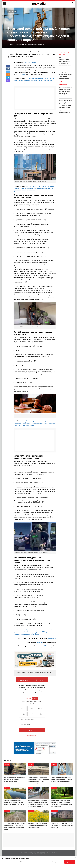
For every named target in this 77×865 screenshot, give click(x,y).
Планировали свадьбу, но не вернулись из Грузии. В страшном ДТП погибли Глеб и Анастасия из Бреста (65, 103)
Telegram (27, 62)
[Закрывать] (75, 857)
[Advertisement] (34, 98)
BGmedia (22, 74)
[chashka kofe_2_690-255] (34, 659)
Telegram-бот (48, 646)
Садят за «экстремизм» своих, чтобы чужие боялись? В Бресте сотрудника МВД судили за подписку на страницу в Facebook (33, 632)
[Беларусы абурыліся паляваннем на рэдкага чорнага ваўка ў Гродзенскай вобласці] (15, 769)
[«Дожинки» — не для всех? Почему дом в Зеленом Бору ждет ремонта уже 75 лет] (62, 816)
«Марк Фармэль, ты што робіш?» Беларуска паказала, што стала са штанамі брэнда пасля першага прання (61, 780)
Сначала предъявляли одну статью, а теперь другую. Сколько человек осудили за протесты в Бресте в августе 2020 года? (34, 423)
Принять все (70, 862)
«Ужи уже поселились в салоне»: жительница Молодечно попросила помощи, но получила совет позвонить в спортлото (38, 780)
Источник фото (41, 44)
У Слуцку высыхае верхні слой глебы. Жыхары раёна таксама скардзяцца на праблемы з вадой (65, 74)
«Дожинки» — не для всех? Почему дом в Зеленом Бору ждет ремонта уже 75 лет (62, 825)
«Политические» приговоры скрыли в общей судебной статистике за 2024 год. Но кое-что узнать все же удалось (34, 81)
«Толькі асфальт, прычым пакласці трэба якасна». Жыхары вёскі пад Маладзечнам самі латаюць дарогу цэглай (14, 826)
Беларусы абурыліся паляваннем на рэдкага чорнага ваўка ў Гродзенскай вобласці (14, 779)
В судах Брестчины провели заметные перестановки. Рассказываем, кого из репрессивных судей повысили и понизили (34, 188)
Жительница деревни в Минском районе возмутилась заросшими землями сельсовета (37, 825)
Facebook (33, 62)
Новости (7, 764)
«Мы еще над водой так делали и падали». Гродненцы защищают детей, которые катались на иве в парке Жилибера (61, 803)
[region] (38, 860)
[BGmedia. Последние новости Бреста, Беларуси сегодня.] (38, 3)
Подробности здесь (41, 853)
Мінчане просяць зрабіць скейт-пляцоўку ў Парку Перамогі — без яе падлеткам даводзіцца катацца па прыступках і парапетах (38, 803)
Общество (12, 11)
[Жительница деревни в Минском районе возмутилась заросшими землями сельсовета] (38, 816)
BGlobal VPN (52, 638)
